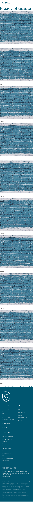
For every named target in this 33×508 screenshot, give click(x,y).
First (4, 386)
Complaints (5, 460)
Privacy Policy (6, 451)
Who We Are (21, 412)
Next (24, 386)
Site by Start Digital (6, 476)
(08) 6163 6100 (6, 423)
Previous (11, 386)
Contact (20, 420)
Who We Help (22, 410)
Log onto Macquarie (7, 436)
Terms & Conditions (7, 448)
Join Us (20, 415)
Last (30, 386)
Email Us (4, 427)
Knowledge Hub (22, 417)
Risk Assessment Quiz (8, 458)
